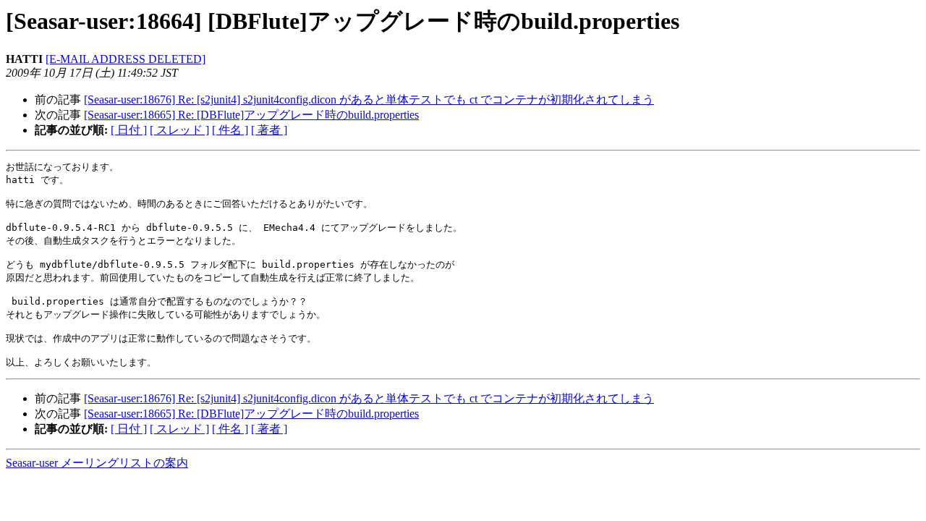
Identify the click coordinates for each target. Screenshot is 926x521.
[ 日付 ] (129, 130)
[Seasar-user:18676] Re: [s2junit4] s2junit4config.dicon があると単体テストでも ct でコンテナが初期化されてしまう (369, 99)
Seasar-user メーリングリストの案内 (97, 463)
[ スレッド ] (179, 130)
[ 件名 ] (230, 130)
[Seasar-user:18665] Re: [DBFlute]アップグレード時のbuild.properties (251, 115)
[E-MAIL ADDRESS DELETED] (125, 59)
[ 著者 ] (269, 130)
